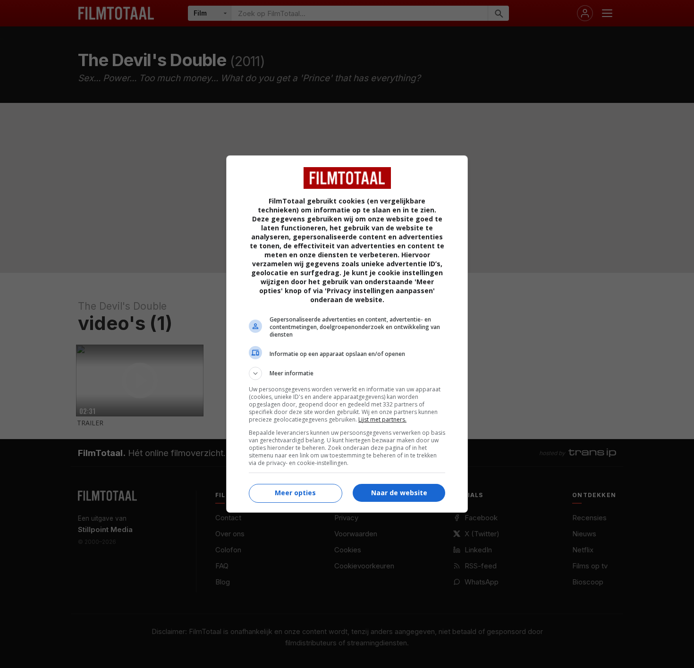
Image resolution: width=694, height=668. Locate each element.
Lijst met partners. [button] (382, 419)
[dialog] (347, 334)
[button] (347, 373)
